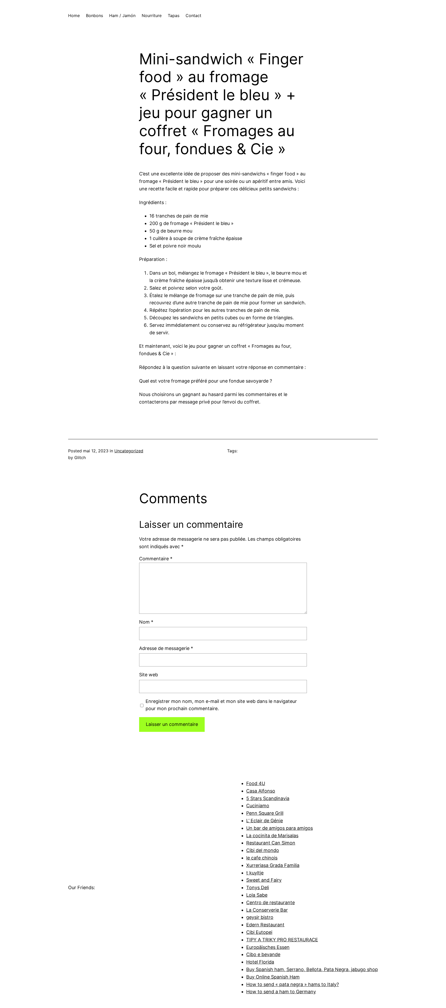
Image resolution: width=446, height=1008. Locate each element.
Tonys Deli (257, 887)
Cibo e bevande (263, 954)
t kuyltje (255, 872)
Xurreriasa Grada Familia (272, 865)
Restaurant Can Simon (270, 843)
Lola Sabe (256, 895)
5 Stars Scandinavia (267, 798)
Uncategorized (128, 450)
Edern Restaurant (265, 924)
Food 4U (255, 783)
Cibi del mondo (262, 850)
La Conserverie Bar (267, 910)
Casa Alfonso (260, 791)
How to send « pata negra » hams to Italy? (292, 984)
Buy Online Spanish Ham (273, 977)
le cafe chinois (261, 857)
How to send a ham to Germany (281, 991)
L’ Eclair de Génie (264, 820)
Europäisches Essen (268, 947)
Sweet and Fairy (264, 880)
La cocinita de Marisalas (272, 835)
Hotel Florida (260, 962)
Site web (148, 674)
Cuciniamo (257, 805)
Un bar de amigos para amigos (279, 828)
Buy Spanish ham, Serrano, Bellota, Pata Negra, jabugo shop (312, 969)
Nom (146, 622)
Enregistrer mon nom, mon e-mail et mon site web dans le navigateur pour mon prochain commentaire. (221, 705)
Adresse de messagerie (166, 648)
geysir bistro (259, 917)
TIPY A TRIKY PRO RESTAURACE (282, 939)
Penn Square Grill (264, 813)
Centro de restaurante (270, 902)
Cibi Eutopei (259, 932)
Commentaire (155, 558)
